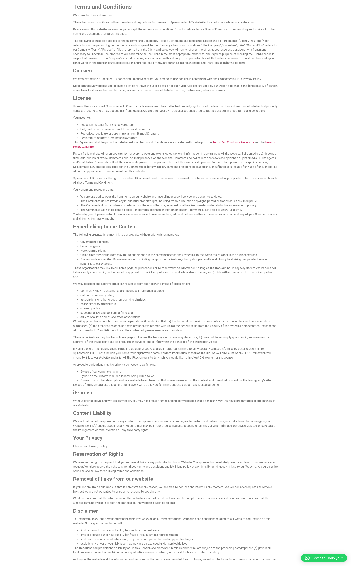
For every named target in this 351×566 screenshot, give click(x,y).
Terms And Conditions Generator (233, 142)
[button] (324, 558)
